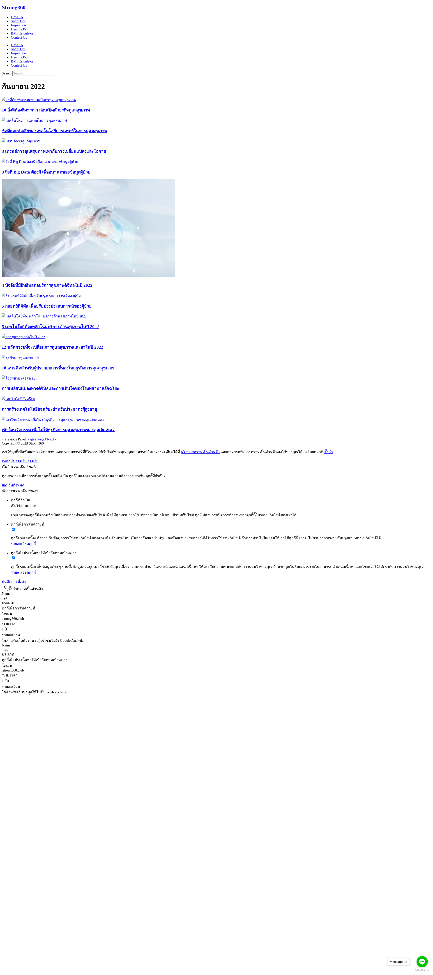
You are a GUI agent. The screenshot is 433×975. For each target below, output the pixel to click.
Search (7, 73)
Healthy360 (19, 29)
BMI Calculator (22, 33)
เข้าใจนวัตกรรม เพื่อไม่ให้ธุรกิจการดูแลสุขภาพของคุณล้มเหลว (58, 429)
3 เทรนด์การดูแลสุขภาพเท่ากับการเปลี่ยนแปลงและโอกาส (54, 151)
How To (17, 17)
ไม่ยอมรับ (19, 461)
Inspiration (18, 25)
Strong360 (13, 7)
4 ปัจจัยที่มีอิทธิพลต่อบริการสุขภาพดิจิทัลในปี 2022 (47, 285)
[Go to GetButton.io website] (422, 970)
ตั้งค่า (328, 452)
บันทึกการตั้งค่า (14, 582)
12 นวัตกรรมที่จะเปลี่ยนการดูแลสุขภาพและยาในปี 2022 (52, 347)
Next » (52, 439)
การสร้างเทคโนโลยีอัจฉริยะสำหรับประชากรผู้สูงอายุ (49, 409)
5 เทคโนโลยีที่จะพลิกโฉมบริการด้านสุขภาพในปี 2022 (50, 326)
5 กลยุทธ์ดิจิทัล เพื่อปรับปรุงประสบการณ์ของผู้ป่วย (47, 306)
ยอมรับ (33, 461)
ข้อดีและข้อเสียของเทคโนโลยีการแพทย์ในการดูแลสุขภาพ (54, 130)
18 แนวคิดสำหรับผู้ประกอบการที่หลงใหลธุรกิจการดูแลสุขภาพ (58, 368)
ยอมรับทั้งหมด (13, 485)
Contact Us (19, 37)
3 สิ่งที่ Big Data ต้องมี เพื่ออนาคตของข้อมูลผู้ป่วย (46, 172)
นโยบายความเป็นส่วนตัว (200, 452)
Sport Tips (18, 21)
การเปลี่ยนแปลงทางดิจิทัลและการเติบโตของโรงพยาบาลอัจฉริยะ (60, 388)
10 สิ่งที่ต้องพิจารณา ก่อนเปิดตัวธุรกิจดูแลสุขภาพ (46, 110)
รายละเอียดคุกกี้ (23, 544)
